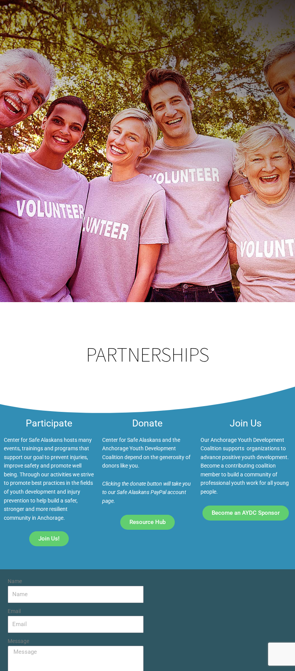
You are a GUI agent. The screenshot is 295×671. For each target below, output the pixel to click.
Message (18, 641)
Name (15, 581)
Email (14, 611)
